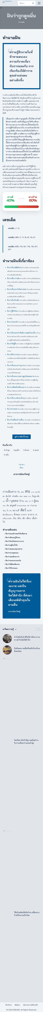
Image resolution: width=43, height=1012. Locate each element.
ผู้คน (36, 500)
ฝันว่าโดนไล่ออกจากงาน (15, 541)
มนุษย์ (13, 505)
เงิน (14, 518)
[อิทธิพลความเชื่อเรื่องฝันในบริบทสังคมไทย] (7, 649)
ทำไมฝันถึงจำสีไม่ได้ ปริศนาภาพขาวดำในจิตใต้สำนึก (27, 638)
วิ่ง (7, 511)
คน (27, 491)
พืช (8, 505)
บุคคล (36, 450)
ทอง (21, 496)
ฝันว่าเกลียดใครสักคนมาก (16, 387)
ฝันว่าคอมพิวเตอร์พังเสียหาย (16, 534)
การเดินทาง (9, 491)
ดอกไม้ (37, 492)
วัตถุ (4, 511)
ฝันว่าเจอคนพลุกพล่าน (14, 549)
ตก (4, 496)
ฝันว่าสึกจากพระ (13, 354)
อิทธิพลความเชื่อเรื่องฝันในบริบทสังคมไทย (27, 649)
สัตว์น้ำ (29, 511)
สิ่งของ (17, 514)
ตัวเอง (26, 450)
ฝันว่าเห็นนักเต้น (13, 300)
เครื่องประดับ (7, 518)
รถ (28, 505)
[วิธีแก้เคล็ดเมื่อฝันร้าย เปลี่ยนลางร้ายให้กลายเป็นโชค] (7, 914)
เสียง (28, 518)
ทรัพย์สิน (15, 496)
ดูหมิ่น (16, 450)
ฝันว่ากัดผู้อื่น (12, 343)
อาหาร (31, 514)
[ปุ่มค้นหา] (33, 3)
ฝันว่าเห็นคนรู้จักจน (13, 537)
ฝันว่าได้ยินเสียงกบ (13, 564)
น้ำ (7, 501)
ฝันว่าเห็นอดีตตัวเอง (14, 267)
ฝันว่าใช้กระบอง (12, 568)
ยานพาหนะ (21, 505)
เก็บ (36, 515)
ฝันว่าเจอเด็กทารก (12, 557)
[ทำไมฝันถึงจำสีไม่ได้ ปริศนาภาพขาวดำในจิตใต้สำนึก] (7, 638)
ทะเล (25, 496)
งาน (32, 492)
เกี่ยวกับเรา (8, 1005)
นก (4, 501)
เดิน (19, 518)
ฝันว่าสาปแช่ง (12, 409)
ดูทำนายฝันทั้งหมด (21, 437)
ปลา (26, 501)
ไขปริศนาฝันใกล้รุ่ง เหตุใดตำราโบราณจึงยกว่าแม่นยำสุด (26, 741)
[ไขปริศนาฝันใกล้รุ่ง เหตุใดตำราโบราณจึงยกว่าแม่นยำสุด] (7, 742)
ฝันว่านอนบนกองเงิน (13, 560)
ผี (32, 501)
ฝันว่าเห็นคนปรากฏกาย (16, 365)
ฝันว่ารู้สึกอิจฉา (13, 311)
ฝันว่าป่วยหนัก (12, 322)
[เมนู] (39, 3)
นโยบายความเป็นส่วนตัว (30, 1005)
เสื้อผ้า (34, 518)
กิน (18, 492)
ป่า (30, 501)
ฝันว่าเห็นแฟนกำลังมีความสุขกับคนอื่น (21, 333)
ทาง (29, 496)
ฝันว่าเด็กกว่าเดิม (13, 278)
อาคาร (24, 514)
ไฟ (4, 521)
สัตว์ (23, 510)
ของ (22, 492)
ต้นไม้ (8, 496)
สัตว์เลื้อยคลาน (8, 515)
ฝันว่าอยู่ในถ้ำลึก (12, 545)
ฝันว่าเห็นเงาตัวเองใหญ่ (16, 398)
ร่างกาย (33, 505)
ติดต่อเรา (17, 1005)
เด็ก (23, 518)
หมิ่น (6, 455)
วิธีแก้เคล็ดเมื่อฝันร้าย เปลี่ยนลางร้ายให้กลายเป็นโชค (26, 913)
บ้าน (21, 500)
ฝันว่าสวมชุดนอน (12, 553)
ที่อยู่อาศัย (35, 496)
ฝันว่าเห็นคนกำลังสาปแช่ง (16, 289)
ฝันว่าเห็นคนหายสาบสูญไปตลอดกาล (20, 376)
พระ (4, 506)
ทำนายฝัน (21, 22)
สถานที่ (16, 510)
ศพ (10, 511)
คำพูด (7, 450)
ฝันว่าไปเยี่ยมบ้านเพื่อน (15, 420)
